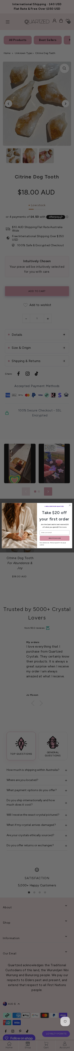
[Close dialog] (69, 505)
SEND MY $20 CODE (55, 538)
